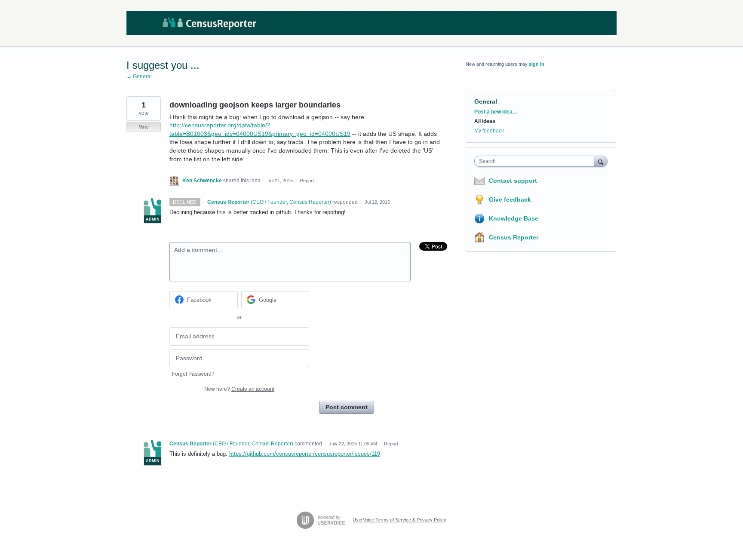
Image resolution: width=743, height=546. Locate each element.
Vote (144, 126)
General (485, 101)
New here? (239, 389)
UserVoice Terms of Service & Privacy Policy (399, 519)
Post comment (346, 407)
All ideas (484, 121)
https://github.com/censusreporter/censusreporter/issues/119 (304, 454)
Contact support (513, 181)
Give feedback (510, 199)
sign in (536, 64)
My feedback (489, 131)
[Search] (601, 161)
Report (391, 443)
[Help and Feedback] (371, 23)
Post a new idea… (496, 112)
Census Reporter (513, 237)
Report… (309, 180)
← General (139, 77)
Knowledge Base (513, 218)
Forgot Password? (193, 374)
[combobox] (536, 161)
